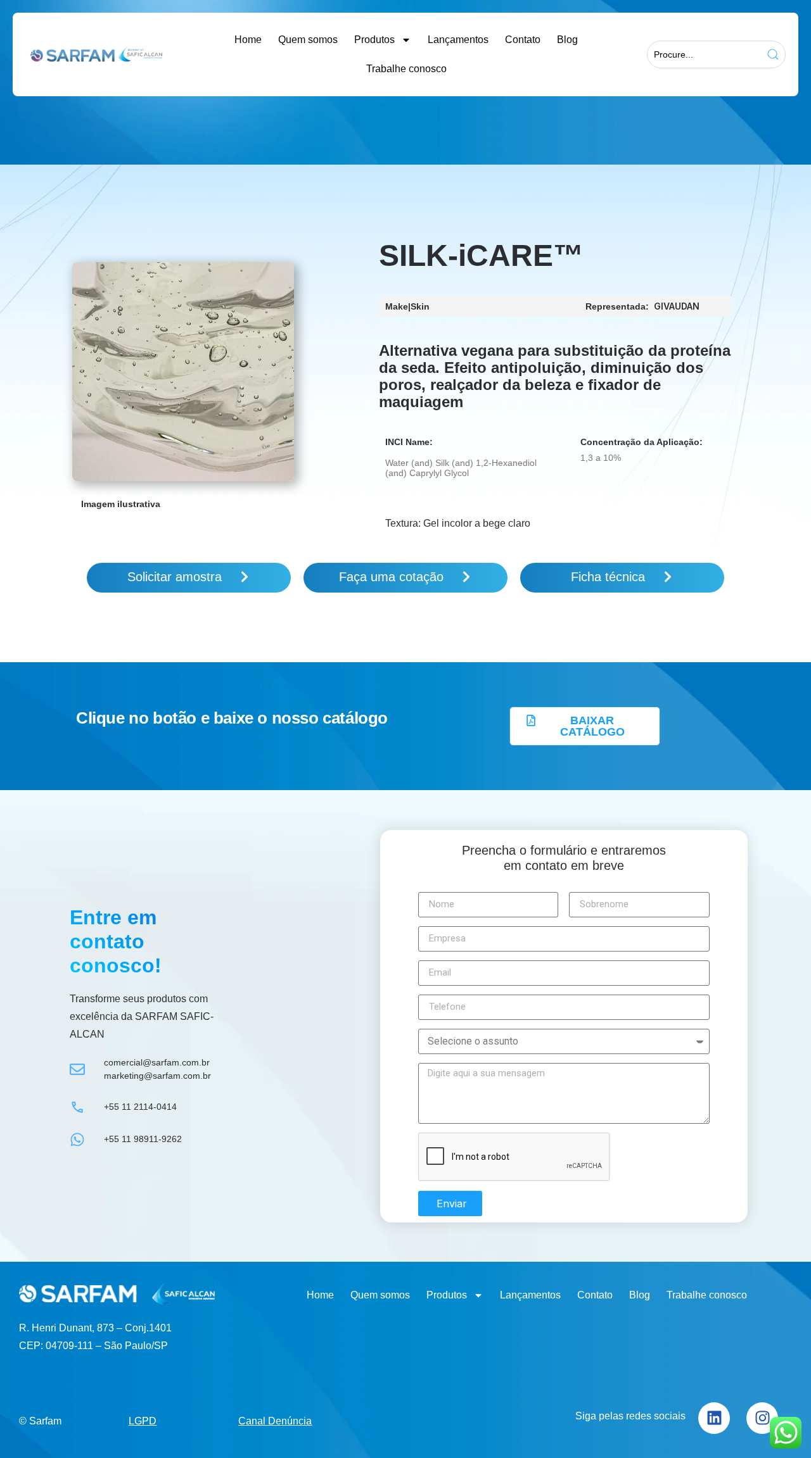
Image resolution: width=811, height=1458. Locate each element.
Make (396, 306)
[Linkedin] (714, 1418)
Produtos (374, 39)
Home (248, 39)
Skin (420, 306)
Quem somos (308, 39)
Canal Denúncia (275, 1421)
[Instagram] (762, 1418)
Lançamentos (458, 39)
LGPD (142, 1421)
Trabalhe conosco (406, 68)
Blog (567, 39)
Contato (522, 39)
